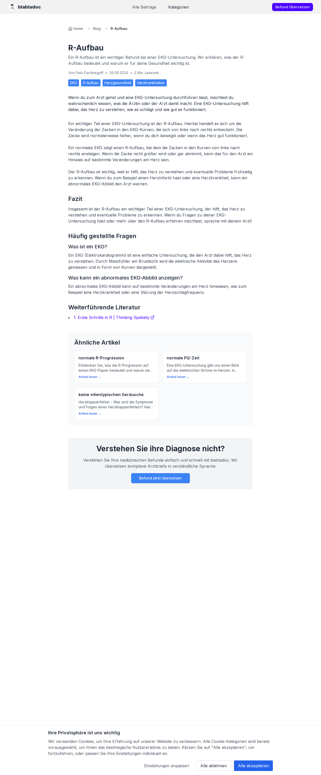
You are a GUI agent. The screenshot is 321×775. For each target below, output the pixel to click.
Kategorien (178, 7)
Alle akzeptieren (253, 765)
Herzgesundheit (118, 83)
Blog (97, 28)
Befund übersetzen (292, 7)
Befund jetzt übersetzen (160, 478)
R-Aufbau (91, 83)
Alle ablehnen (213, 765)
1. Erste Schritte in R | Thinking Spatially (111, 317)
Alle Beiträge (144, 7)
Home (78, 28)
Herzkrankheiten (151, 83)
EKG (73, 83)
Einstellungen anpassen (166, 765)
